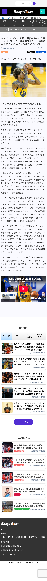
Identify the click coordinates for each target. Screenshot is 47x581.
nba (18, 335)
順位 (26, 29)
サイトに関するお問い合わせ (11, 546)
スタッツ (34, 29)
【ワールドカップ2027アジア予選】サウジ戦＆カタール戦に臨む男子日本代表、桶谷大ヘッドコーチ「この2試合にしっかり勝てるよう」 (29, 461)
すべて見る (23, 422)
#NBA (3, 59)
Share (42, 52)
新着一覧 (4, 533)
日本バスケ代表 (19, 451)
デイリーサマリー (16, 29)
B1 (17, 495)
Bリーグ (14, 21)
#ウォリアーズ (13, 59)
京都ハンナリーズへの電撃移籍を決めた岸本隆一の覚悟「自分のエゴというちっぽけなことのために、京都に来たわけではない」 (29, 490)
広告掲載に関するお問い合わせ (12, 550)
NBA (23, 21)
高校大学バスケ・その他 (37, 537)
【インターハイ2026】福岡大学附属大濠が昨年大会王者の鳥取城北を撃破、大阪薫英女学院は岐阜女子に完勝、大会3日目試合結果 (29, 504)
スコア (4, 29)
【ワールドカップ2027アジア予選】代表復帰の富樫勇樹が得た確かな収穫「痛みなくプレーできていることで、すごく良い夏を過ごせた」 (29, 475)
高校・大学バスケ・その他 (22, 509)
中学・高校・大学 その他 (42, 21)
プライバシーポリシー (9, 554)
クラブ (42, 29)
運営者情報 (5, 542)
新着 (4, 21)
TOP (2, 529)
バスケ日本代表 (33, 21)
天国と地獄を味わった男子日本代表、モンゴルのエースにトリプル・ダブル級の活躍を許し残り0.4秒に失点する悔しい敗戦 (29, 446)
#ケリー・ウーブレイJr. (31, 59)
